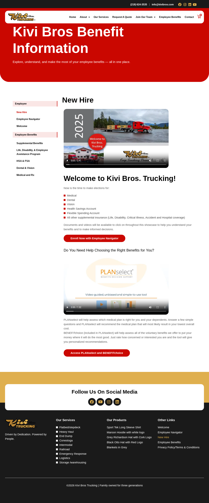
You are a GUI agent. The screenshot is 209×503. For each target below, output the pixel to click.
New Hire (163, 437)
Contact (189, 17)
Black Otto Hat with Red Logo (125, 442)
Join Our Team (144, 17)
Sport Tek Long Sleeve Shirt (124, 427)
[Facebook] (180, 4)
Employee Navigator (170, 432)
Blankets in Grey (117, 447)
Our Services (101, 17)
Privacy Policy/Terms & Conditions (179, 447)
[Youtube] (194, 4)
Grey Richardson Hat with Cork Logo (129, 437)
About (83, 17)
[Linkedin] (189, 4)
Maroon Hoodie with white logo (125, 432)
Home (72, 17)
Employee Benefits (170, 17)
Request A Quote (122, 17)
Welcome (163, 427)
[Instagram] (185, 4)
